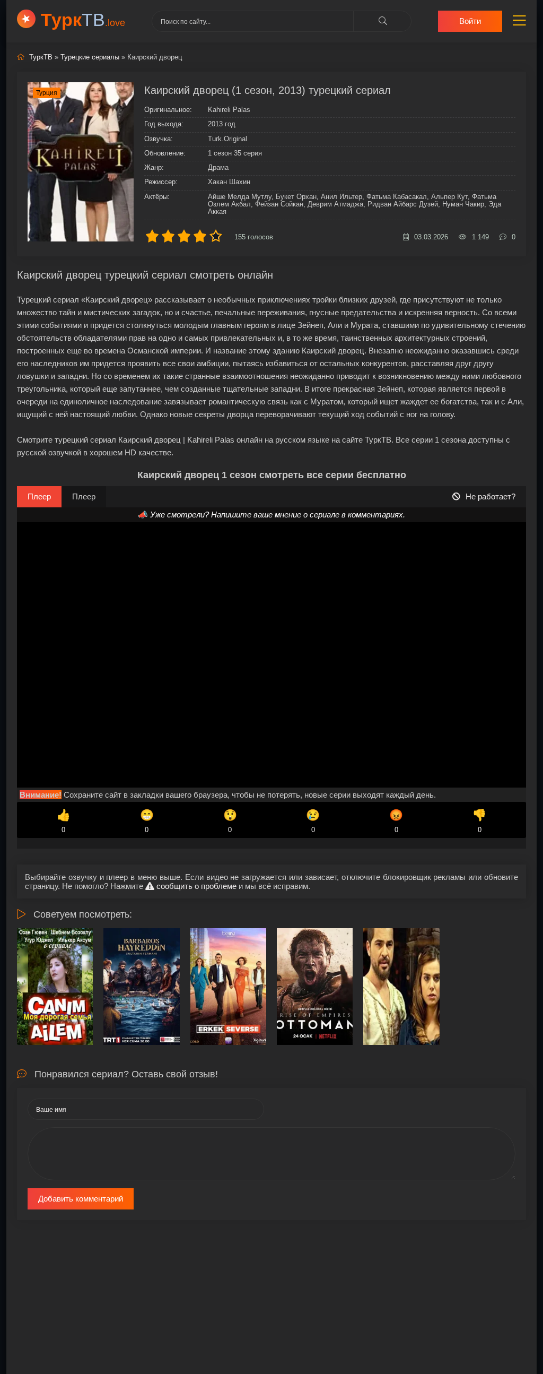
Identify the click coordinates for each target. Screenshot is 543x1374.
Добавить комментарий (80, 1198)
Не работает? (490, 496)
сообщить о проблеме (195, 886)
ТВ (83, 20)
